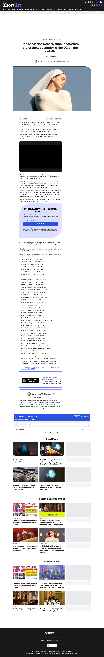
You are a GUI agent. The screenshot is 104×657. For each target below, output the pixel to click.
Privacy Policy (63, 637)
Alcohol (59, 9)
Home (45, 39)
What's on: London (17, 9)
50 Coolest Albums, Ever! (77, 12)
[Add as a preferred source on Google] (52, 645)
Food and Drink (50, 9)
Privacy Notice (30, 229)
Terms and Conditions (53, 637)
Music (65, 9)
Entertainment (29, 9)
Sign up (87, 416)
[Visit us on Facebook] (99, 5)
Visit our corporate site (67, 651)
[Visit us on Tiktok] (94, 5)
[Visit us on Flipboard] (97, 5)
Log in (82, 416)
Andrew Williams (44, 61)
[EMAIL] (54, 394)
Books (71, 9)
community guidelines (29, 419)
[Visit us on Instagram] (92, 5)
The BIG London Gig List (36, 12)
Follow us (51, 118)
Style (42, 9)
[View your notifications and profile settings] (92, 2)
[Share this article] (20, 118)
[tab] (20, 429)
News (8, 9)
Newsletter (78, 9)
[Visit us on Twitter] (102, 5)
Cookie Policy (71, 637)
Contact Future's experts (41, 637)
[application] (40, 156)
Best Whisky (62, 12)
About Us (31, 637)
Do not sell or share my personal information (52, 640)
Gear (37, 9)
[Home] (4, 9)
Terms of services (40, 228)
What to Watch (50, 12)
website (21, 185)
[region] (52, 424)
